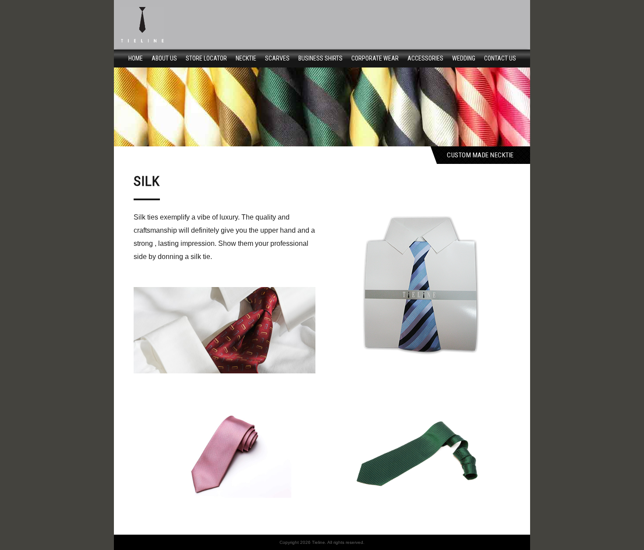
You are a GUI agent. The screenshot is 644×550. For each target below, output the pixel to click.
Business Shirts (320, 58)
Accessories (425, 58)
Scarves (277, 58)
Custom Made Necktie (480, 155)
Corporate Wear (375, 58)
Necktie (246, 58)
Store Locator (206, 58)
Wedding (463, 58)
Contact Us (500, 58)
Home (135, 58)
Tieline (318, 542)
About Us (164, 58)
